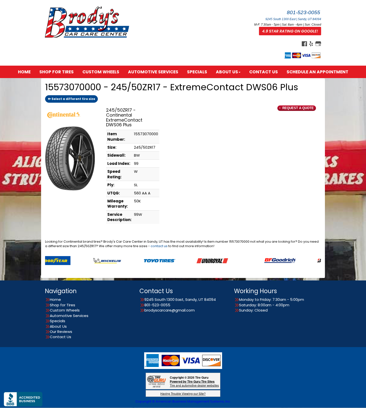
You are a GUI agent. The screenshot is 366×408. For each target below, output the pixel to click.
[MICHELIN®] (89, 260)
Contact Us (263, 72)
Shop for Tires (56, 72)
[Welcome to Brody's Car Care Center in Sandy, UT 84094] (88, 21)
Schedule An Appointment (317, 72)
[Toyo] (141, 260)
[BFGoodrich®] (262, 260)
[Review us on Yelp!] (311, 43)
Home (24, 72)
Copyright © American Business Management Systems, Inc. (183, 401)
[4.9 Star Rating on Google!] (290, 31)
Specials (197, 72)
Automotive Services (153, 72)
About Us (227, 72)
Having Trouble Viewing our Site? (183, 393)
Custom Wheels (100, 72)
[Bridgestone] (314, 260)
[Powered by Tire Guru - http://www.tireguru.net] (156, 381)
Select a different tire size (73, 99)
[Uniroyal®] (194, 260)
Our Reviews (61, 331)
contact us (159, 246)
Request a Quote (297, 108)
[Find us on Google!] (318, 43)
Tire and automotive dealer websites (194, 383)
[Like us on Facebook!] (304, 43)
